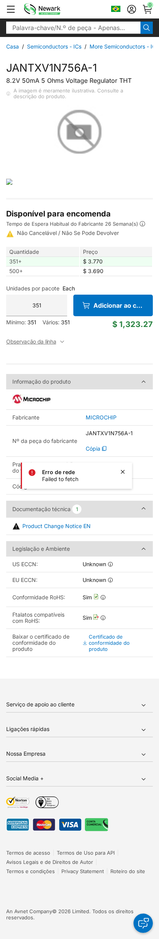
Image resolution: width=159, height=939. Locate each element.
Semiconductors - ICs (54, 46)
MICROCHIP (101, 417)
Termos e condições (30, 871)
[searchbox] (73, 28)
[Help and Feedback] (143, 923)
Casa (12, 46)
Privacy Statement (82, 871)
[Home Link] (54, 9)
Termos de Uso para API (86, 853)
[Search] (146, 28)
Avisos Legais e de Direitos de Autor (49, 862)
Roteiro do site (127, 871)
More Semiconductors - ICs (124, 46)
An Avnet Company (29, 911)
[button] (10, 9)
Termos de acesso (28, 853)
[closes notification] (122, 472)
